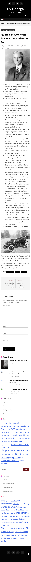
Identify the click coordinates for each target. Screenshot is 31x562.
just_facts (8, 442)
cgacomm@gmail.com (8, 46)
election (13, 432)
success (24, 271)
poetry (11, 454)
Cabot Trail (16, 426)
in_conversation (8, 438)
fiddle (22, 432)
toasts (22, 461)
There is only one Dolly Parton (18, 360)
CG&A (14, 429)
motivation (10, 271)
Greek (26, 432)
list (20, 441)
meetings (9, 445)
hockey (13, 435)
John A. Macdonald (23, 438)
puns (10, 458)
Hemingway (5, 435)
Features (5, 402)
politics (19, 453)
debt (7, 432)
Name (5, 326)
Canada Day (24, 426)
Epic (18, 432)
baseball (14, 423)
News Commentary (8, 406)
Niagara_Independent (13, 450)
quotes (17, 271)
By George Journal (15, 10)
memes (14, 444)
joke (3, 441)
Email (5, 333)
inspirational (22, 435)
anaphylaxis (6, 423)
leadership (15, 442)
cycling (3, 432)
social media (6, 460)
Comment (6, 306)
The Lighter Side (8, 410)
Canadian (5, 429)
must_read (5, 447)
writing (4, 463)
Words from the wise (8, 30)
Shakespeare (23, 457)
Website (5, 340)
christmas (21, 429)
